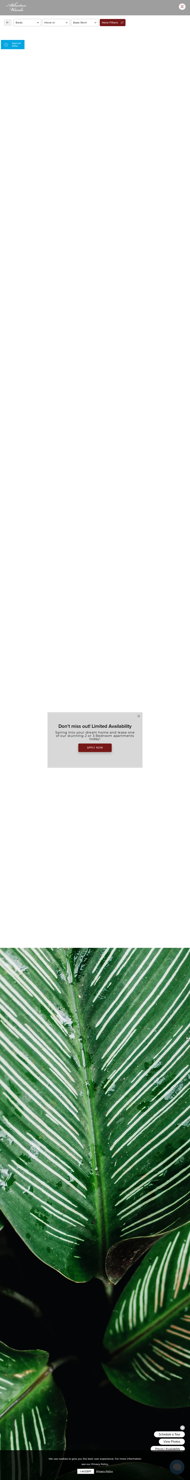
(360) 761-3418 (21, 283)
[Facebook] (12, 291)
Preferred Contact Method (117, 284)
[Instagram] (18, 291)
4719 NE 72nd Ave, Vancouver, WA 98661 (41, 275)
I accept (85, 1471)
